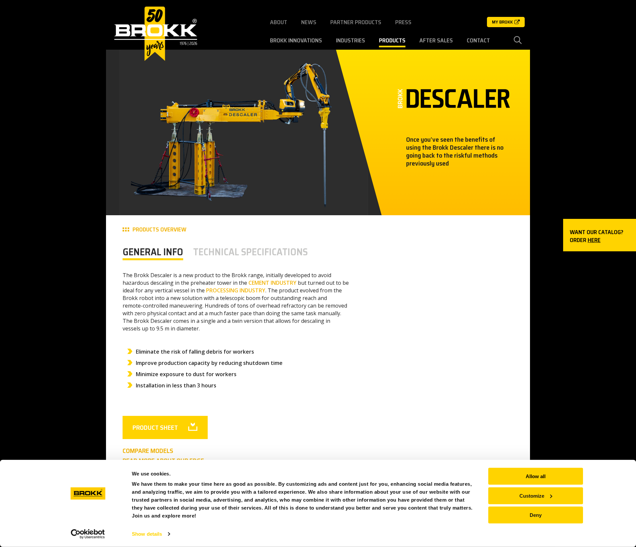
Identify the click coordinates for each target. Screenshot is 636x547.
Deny (536, 515)
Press (403, 22)
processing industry (235, 290)
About (278, 22)
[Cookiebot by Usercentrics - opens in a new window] (88, 534)
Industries (350, 40)
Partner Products (355, 22)
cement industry (272, 282)
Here (594, 240)
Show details (147, 534)
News (308, 22)
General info (153, 252)
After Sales (436, 40)
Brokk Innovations (296, 40)
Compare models (148, 451)
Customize (531, 495)
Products (392, 40)
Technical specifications (250, 252)
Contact (478, 40)
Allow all (536, 476)
